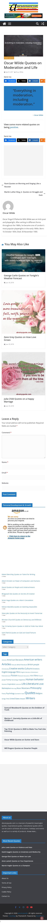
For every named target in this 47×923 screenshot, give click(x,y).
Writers (30, 698)
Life (24, 683)
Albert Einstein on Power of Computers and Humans (21, 581)
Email (5, 473)
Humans (4, 684)
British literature (22, 665)
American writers (33, 659)
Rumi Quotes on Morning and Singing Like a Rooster (22, 185)
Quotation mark (19, 693)
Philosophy (35, 687)
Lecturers (18, 684)
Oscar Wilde (19, 72)
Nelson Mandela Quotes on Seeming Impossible (19, 607)
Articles (6, 664)
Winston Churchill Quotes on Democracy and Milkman (21, 620)
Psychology (10, 693)
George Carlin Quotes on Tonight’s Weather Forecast (21, 277)
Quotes (30, 693)
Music (19, 688)
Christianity (5, 669)
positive (14, 127)
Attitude (13, 665)
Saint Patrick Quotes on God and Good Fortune (19, 633)
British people (33, 664)
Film (31, 676)
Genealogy (14, 680)
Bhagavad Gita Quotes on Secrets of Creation (18, 594)
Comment (6, 432)
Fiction (14, 675)
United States (15, 698)
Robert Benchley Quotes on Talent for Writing (18, 574)
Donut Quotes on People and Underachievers (18, 587)
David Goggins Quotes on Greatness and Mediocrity (21, 852)
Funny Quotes (9, 58)
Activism (4, 660)
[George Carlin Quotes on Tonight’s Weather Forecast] (23, 251)
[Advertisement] (23, 160)
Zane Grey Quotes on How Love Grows (20, 338)
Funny (8, 679)
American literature (15, 659)
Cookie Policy (6, 892)
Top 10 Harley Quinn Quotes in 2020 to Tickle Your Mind (22, 626)
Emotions (35, 669)
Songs (4, 699)
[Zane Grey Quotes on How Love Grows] (23, 292)
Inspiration (11, 684)
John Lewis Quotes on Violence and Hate (17, 847)
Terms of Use (6, 883)
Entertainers (34, 672)
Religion (39, 693)
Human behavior (35, 679)
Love (41, 683)
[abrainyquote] (4, 23)
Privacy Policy (6, 887)
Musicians (26, 688)
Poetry (4, 693)
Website (5, 483)
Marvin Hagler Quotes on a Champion (16, 866)
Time (7, 699)
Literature (32, 683)
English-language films (11, 672)
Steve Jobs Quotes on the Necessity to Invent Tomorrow (22, 613)
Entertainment (6, 676)
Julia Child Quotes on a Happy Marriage (19, 400)
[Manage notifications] (42, 918)
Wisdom (22, 699)
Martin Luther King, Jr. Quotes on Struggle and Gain (23, 193)
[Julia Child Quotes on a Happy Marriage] (23, 354)
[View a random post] (42, 23)
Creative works (16, 668)
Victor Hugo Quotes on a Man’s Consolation (17, 600)
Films (36, 675)
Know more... (32, 831)
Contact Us (6, 896)
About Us (5, 878)
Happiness (21, 680)
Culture (28, 668)
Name (5, 462)
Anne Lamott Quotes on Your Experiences (17, 861)
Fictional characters (24, 676)
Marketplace (6, 688)
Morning (13, 688)
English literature (26, 672)
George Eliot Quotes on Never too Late (16, 856)
